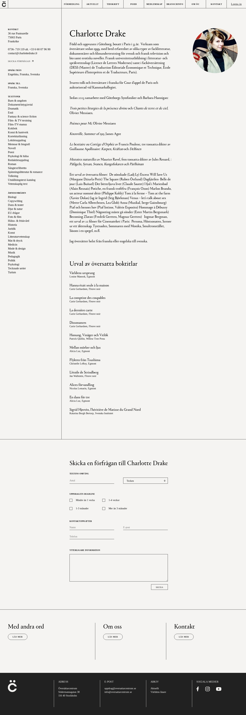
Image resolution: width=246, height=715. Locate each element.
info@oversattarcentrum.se (118, 692)
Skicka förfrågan (19, 61)
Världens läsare (158, 692)
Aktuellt (155, 688)
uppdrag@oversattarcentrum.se (120, 688)
